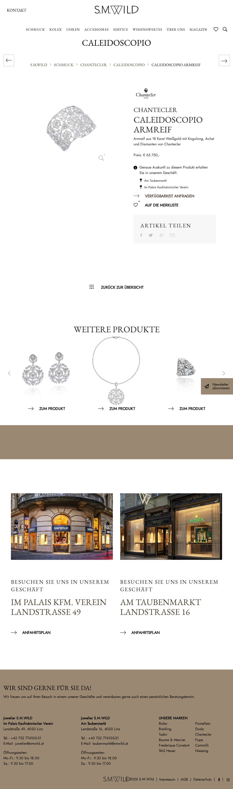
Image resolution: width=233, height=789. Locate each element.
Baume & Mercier (172, 739)
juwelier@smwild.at (29, 743)
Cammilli (202, 745)
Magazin (198, 29)
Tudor (163, 734)
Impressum (167, 779)
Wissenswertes (147, 29)
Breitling (165, 729)
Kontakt (16, 10)
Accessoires (96, 29)
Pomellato (202, 723)
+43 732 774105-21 (103, 738)
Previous (9, 373)
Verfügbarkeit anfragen (169, 196)
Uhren (73, 29)
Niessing (201, 750)
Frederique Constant (174, 745)
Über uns (176, 29)
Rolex (163, 723)
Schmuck (35, 29)
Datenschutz (202, 779)
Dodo (199, 729)
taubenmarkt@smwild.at (110, 743)
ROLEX (55, 29)
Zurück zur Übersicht (122, 287)
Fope (199, 739)
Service (120, 29)
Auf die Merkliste (161, 205)
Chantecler (203, 734)
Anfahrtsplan (36, 632)
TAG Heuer (167, 750)
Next (223, 373)
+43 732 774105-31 (26, 738)
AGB (184, 779)
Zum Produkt (52, 408)
